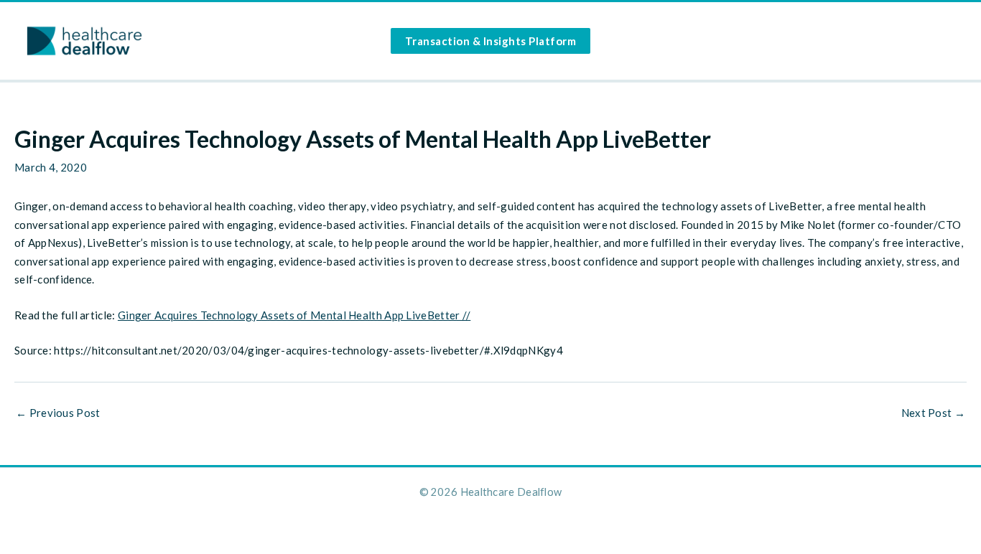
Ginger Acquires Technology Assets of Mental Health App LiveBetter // (294, 315)
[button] (491, 41)
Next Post (933, 413)
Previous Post (58, 413)
